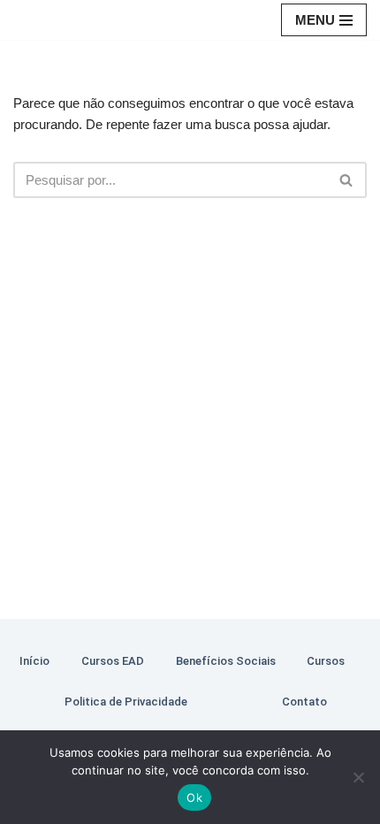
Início (34, 661)
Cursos (326, 661)
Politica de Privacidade (126, 701)
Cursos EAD (112, 661)
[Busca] (347, 180)
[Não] (358, 777)
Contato (304, 701)
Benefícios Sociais (226, 661)
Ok (194, 797)
